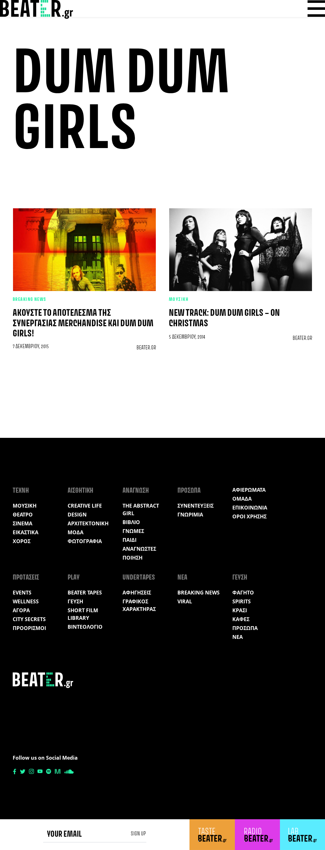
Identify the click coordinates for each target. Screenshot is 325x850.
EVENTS (22, 592)
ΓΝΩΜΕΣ (133, 531)
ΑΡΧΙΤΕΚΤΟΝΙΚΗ (88, 523)
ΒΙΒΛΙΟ (131, 522)
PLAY (74, 577)
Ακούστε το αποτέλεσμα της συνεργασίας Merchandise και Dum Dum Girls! (83, 323)
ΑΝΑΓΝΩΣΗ (136, 491)
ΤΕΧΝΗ (21, 491)
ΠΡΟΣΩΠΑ (189, 491)
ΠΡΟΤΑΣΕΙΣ (26, 577)
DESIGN (77, 514)
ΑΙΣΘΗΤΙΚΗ (80, 491)
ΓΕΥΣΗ (75, 601)
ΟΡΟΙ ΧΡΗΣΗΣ (249, 516)
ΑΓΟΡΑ (21, 610)
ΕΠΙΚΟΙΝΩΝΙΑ (249, 507)
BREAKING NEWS (29, 299)
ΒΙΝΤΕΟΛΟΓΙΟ (85, 626)
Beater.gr (146, 348)
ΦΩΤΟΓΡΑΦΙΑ (85, 541)
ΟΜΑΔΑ (242, 498)
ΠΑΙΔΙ (129, 539)
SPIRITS (241, 601)
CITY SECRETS (29, 619)
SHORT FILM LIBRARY (83, 614)
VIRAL (184, 601)
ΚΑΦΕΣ (240, 619)
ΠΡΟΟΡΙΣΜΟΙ (29, 628)
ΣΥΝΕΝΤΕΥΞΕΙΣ (195, 505)
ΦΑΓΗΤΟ (243, 592)
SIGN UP (138, 834)
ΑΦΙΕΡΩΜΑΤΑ (249, 489)
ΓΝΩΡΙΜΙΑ (190, 514)
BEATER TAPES (85, 592)
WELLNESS (26, 601)
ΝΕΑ (182, 577)
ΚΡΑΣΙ (239, 610)
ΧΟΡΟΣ (21, 541)
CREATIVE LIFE (85, 505)
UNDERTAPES (139, 577)
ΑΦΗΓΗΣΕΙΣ (137, 592)
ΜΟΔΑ (75, 532)
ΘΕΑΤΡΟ (23, 514)
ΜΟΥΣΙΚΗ (179, 299)
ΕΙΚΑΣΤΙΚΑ (25, 532)
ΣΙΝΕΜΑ (22, 523)
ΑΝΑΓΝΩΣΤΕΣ (139, 548)
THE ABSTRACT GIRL (141, 509)
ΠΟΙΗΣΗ (133, 557)
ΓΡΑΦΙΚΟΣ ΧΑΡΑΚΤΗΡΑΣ (139, 605)
